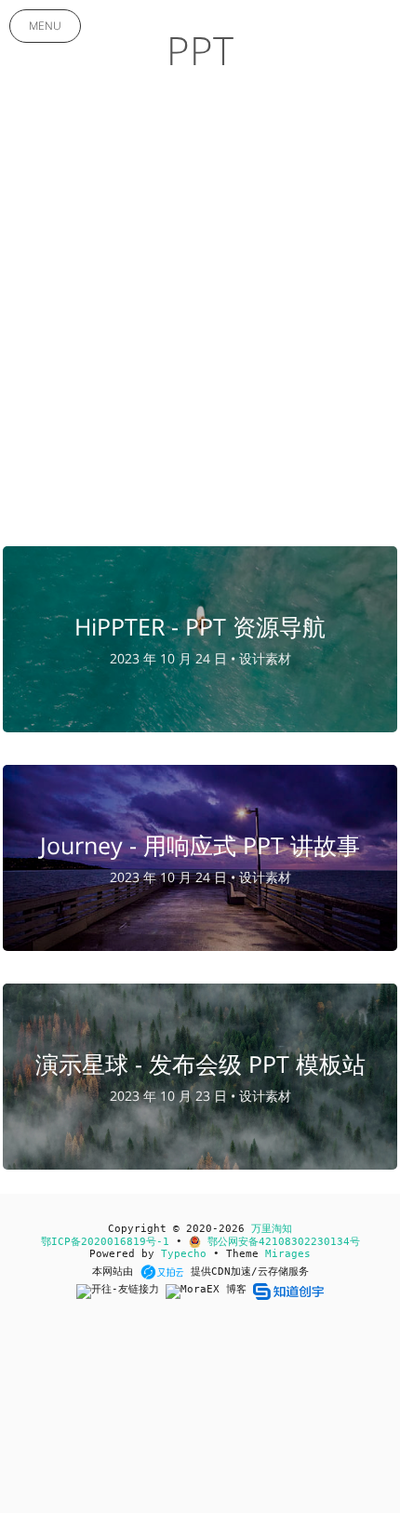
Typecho (184, 1254)
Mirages (288, 1254)
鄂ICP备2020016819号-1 (105, 1242)
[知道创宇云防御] (288, 1291)
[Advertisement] (200, 323)
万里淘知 (271, 1229)
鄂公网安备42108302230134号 (280, 1242)
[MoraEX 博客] (209, 1291)
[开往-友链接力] (121, 1291)
